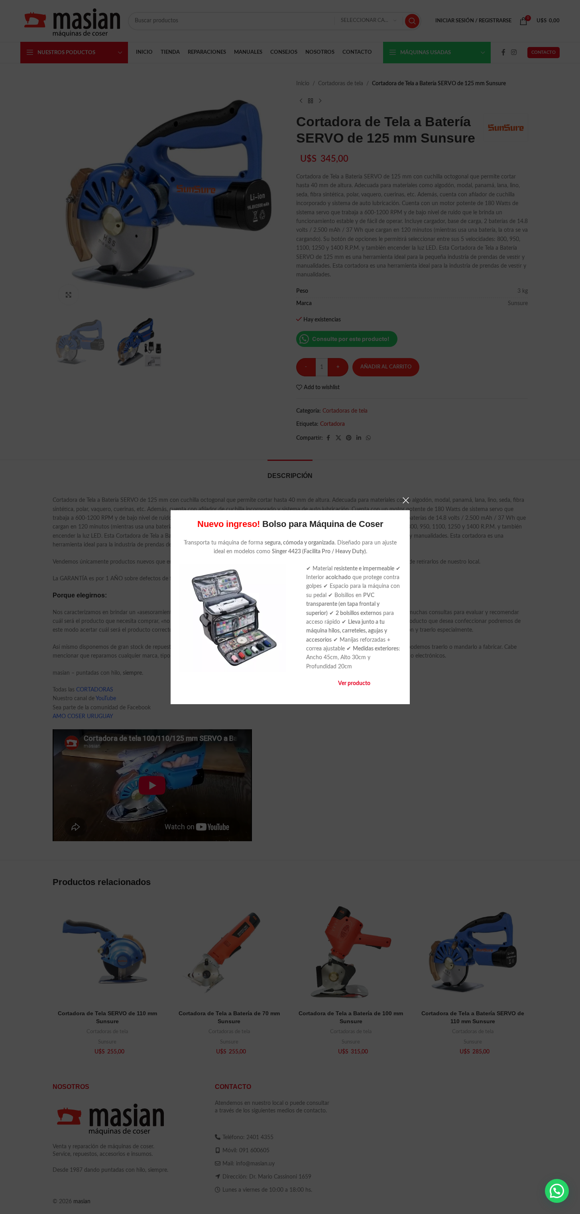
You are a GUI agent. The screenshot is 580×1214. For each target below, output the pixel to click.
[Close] (406, 500)
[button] (557, 1191)
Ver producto (354, 683)
